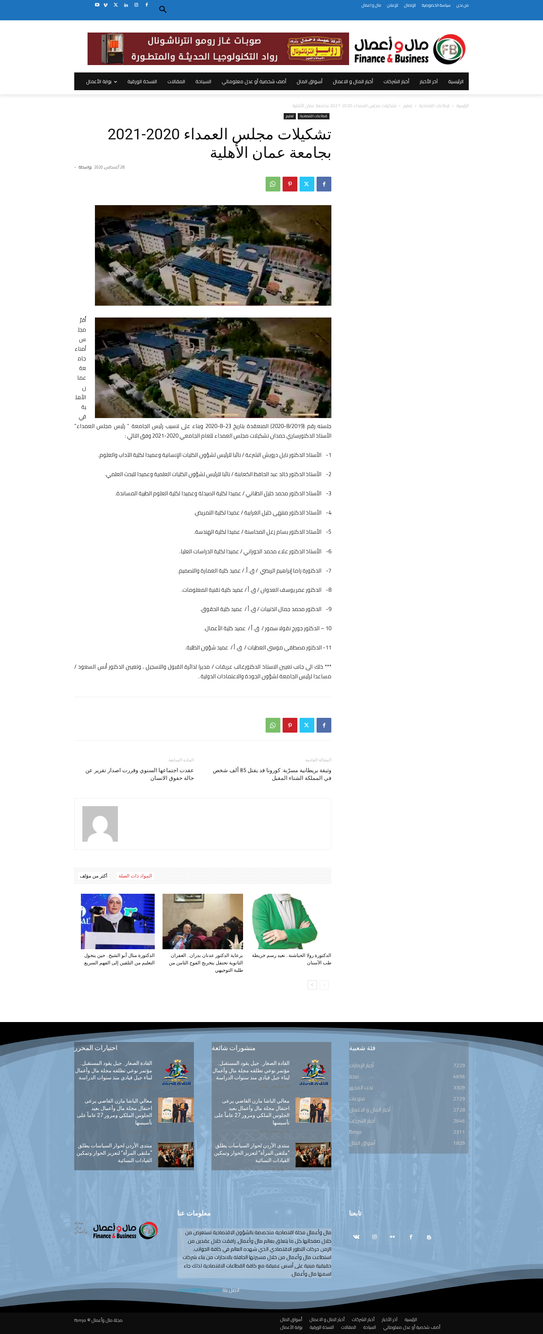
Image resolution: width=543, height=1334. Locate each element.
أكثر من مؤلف (93, 876)
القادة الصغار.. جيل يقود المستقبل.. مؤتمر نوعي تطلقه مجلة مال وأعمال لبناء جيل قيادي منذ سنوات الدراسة (113, 1070)
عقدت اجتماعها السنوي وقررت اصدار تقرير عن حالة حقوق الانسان (139, 774)
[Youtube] (97, 5)
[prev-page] (324, 985)
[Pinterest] (290, 184)
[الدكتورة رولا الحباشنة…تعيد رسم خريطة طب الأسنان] (291, 921)
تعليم (407, 105)
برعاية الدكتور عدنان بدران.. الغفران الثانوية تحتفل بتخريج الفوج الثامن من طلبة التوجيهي (206, 963)
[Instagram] (136, 5)
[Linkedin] (126, 5)
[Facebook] (146, 5)
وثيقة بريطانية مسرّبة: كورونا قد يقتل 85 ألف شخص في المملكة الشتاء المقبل (272, 774)
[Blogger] (429, 1237)
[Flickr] (392, 1237)
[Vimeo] (105, 5)
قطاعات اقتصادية (434, 105)
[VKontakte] (356, 1237)
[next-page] (312, 985)
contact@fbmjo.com (199, 1290)
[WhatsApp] (273, 184)
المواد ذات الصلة (135, 876)
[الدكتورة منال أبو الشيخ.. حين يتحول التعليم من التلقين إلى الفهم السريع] (114, 921)
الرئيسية (463, 105)
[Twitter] (116, 5)
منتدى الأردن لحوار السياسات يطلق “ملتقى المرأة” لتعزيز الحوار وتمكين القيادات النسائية (114, 1153)
